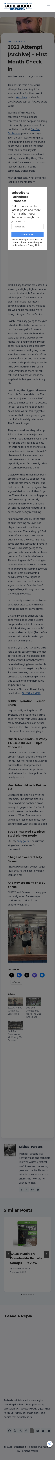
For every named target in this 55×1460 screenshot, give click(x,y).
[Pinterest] (43, 1430)
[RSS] (48, 1430)
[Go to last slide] (8, 1254)
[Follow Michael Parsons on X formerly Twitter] (21, 1189)
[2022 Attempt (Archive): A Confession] (15, 1001)
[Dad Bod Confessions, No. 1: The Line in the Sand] (33, 1001)
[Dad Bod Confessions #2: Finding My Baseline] (15, 1025)
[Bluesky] (32, 1430)
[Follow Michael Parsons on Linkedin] (37, 1189)
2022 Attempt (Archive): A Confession (15, 1010)
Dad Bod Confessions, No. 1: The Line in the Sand (33, 1012)
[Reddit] (37, 1430)
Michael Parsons (18, 76)
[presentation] (27, 1234)
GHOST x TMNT (31, 693)
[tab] (21, 1294)
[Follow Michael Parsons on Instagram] (26, 1189)
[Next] (46, 1254)
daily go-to (23, 841)
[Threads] (26, 1430)
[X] (15, 1430)
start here (21, 97)
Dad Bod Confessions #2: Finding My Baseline (15, 1036)
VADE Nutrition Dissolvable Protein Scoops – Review (26, 1258)
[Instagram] (20, 1430)
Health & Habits (16, 41)
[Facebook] (9, 1430)
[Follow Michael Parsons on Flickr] (32, 1189)
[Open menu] (48, 6)
